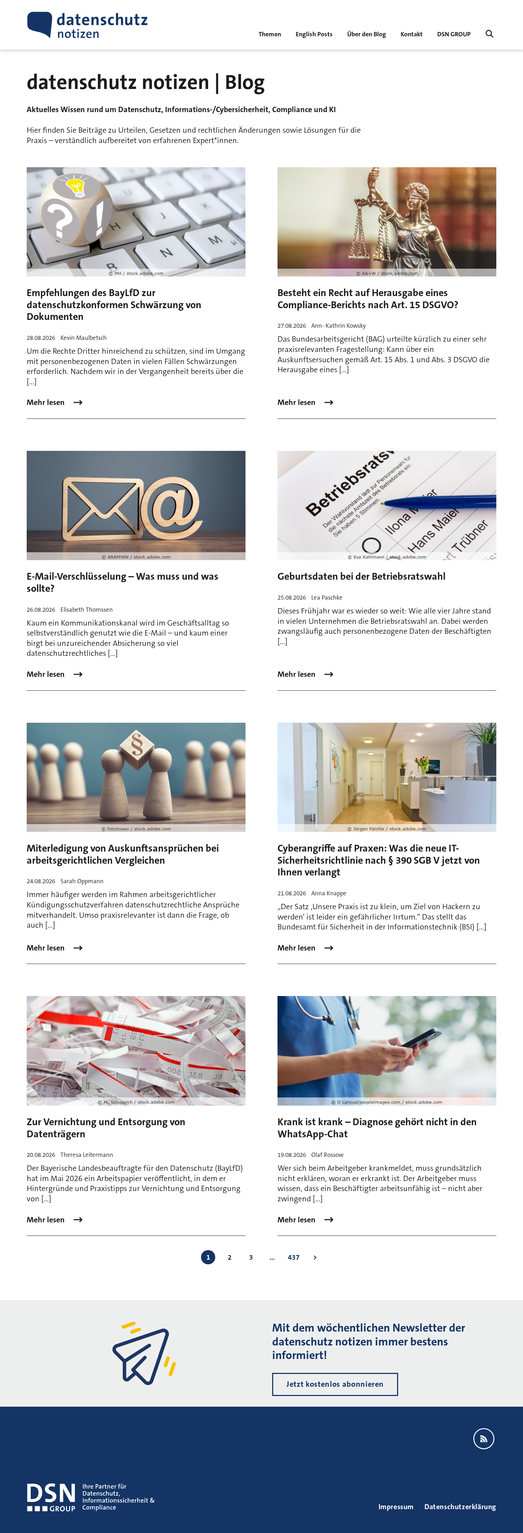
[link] (314, 33)
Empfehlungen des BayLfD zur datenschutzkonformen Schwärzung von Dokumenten (114, 304)
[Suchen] (489, 34)
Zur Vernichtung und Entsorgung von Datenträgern (106, 1128)
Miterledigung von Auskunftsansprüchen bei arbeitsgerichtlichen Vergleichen (123, 854)
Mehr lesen (47, 402)
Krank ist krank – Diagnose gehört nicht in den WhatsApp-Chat (377, 1128)
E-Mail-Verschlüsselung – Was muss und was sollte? (122, 582)
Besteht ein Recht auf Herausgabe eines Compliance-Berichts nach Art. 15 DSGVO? (368, 298)
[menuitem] (454, 33)
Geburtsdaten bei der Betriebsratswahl (361, 576)
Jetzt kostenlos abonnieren (335, 1384)
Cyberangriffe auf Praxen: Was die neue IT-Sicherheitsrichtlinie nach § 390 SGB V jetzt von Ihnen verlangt (379, 860)
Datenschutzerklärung (460, 1506)
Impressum (396, 1506)
